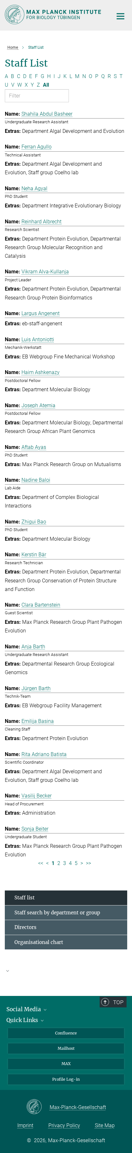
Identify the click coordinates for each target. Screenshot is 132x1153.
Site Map (105, 1125)
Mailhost (66, 1048)
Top (118, 1002)
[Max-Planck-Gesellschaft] (38, 1107)
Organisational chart (38, 942)
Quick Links (22, 1020)
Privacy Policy (64, 1125)
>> (88, 863)
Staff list (24, 898)
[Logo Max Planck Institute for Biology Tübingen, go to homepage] (54, 14)
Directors (25, 927)
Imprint (25, 1125)
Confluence (66, 1033)
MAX (66, 1063)
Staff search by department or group (57, 913)
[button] (66, 970)
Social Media (24, 1009)
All (46, 85)
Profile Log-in (66, 1079)
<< (40, 863)
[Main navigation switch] (120, 16)
